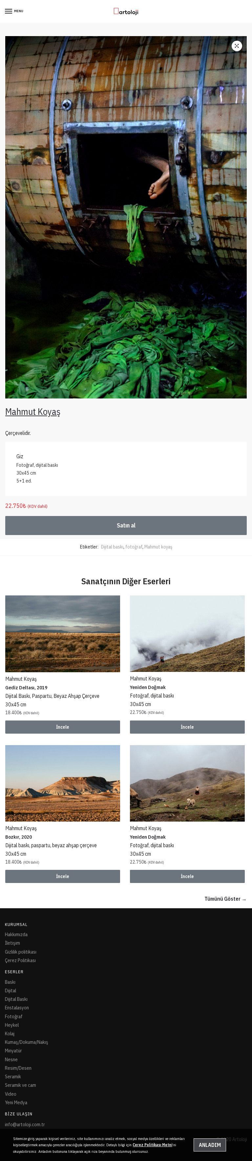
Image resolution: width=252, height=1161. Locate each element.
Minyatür (13, 1050)
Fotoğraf (14, 1016)
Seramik (13, 1076)
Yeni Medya (16, 1102)
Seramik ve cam (20, 1085)
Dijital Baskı (16, 999)
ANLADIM (210, 1145)
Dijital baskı (112, 547)
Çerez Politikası (20, 960)
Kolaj (9, 1033)
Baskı (10, 982)
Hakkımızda (16, 934)
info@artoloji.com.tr (25, 1124)
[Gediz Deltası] (62, 633)
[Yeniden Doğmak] (187, 633)
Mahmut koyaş (158, 547)
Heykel (12, 1025)
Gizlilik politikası (20, 952)
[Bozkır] (62, 783)
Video (10, 1094)
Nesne (11, 1059)
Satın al (126, 525)
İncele (62, 727)
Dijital (10, 990)
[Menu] (9, 11)
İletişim (12, 943)
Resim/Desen (18, 1068)
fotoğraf (133, 547)
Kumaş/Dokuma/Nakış (26, 1042)
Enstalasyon (17, 1007)
